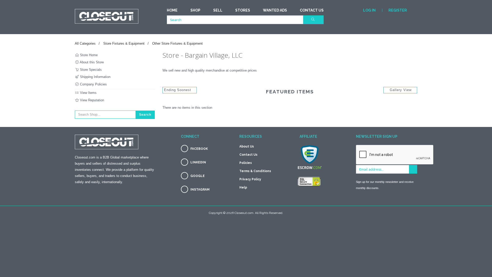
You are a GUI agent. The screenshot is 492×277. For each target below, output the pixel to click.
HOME (172, 10)
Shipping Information (94, 77)
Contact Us (312, 10)
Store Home (88, 55)
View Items (88, 93)
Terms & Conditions (255, 171)
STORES (242, 10)
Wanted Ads (275, 10)
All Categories (85, 43)
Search (145, 114)
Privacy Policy (250, 179)
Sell (217, 10)
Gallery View (400, 90)
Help (243, 187)
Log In (369, 10)
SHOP (195, 10)
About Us (246, 146)
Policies (245, 163)
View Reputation (91, 100)
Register (397, 10)
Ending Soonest (178, 90)
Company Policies (93, 84)
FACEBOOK (199, 149)
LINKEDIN (198, 162)
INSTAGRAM (200, 189)
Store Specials (90, 70)
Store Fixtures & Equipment (124, 43)
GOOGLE (197, 176)
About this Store (91, 62)
